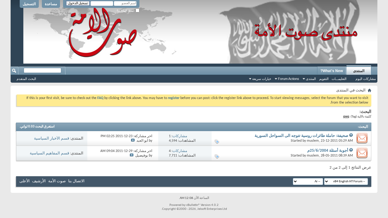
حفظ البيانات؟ (126, 10)
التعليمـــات (339, 79)
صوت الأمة (57, 181)
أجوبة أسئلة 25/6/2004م (327, 151)
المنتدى (358, 71)
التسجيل (29, 4)
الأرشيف (39, 181)
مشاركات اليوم (366, 79)
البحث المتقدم (26, 79)
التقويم (324, 79)
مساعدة (51, 4)
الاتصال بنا (76, 181)
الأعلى (24, 181)
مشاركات (179, 136)
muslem (313, 141)
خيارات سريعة (261, 79)
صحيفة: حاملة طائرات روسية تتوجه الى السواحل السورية (301, 136)
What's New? (331, 71)
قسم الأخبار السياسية (51, 138)
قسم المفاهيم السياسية (49, 153)
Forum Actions (288, 79)
